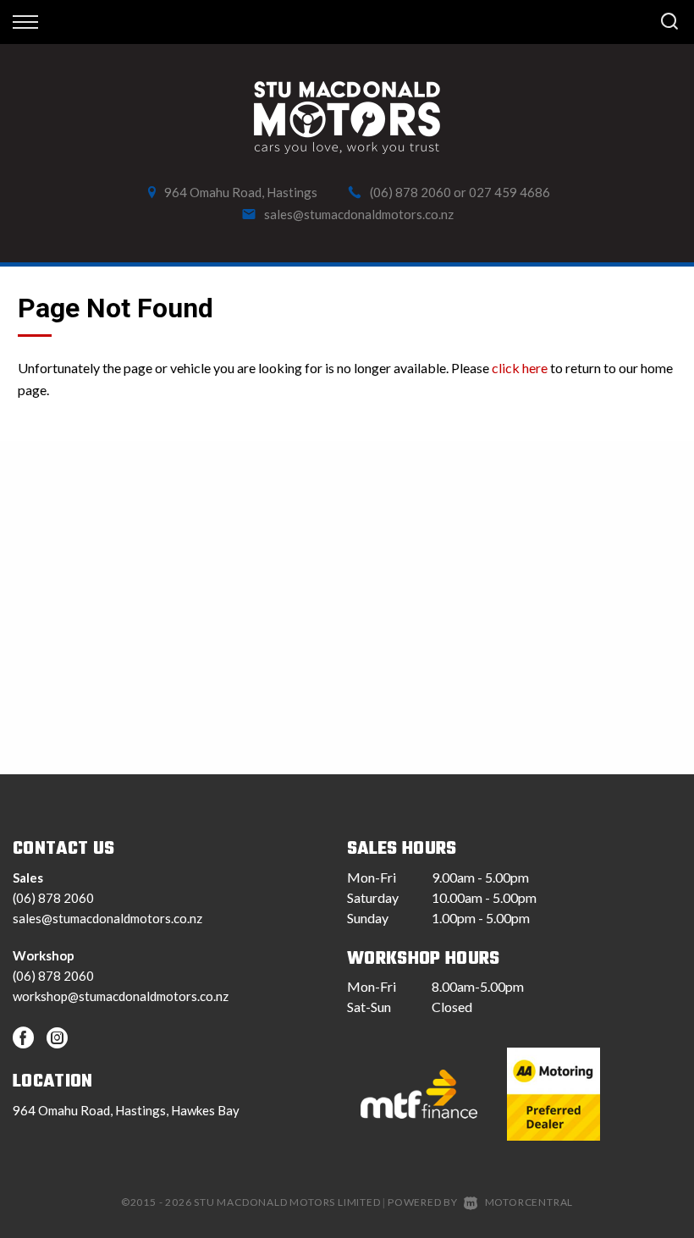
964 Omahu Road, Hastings (240, 192)
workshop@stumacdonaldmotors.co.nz (121, 996)
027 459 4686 (509, 192)
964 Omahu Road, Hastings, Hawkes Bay (126, 1110)
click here (520, 368)
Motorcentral (529, 1202)
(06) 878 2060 (410, 192)
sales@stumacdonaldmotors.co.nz (359, 214)
